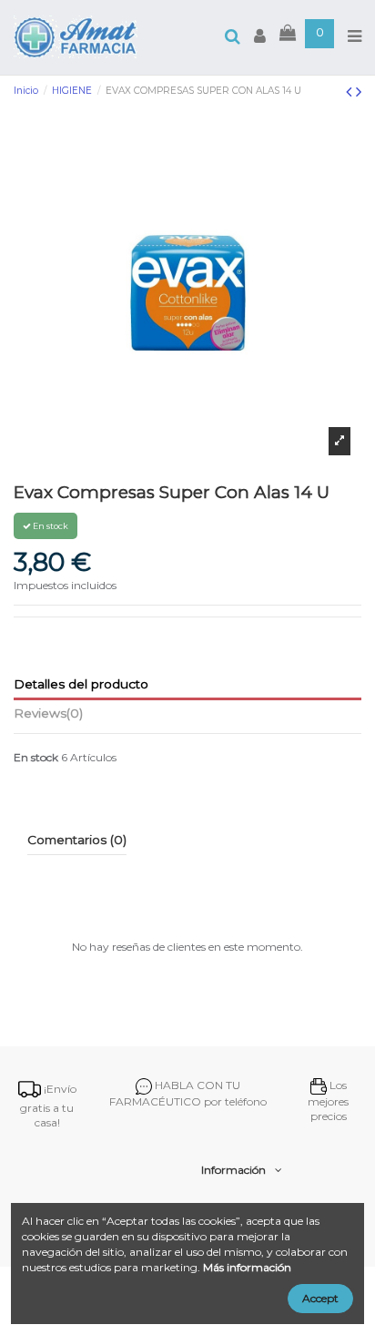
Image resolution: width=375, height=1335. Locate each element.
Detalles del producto (81, 684)
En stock (36, 757)
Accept (320, 1298)
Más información (247, 1267)
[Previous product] (351, 92)
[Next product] (358, 92)
